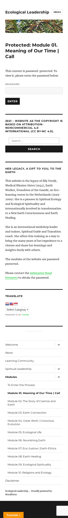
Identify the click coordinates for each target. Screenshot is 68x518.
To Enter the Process (21, 385)
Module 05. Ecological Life (24, 432)
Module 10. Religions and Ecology (29, 472)
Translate (25, 315)
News (9, 352)
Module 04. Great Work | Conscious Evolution (31, 422)
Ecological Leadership (27, 12)
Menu (57, 12)
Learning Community (19, 360)
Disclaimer (12, 480)
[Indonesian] (16, 304)
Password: (12, 84)
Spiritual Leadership (18, 368)
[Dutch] (7, 304)
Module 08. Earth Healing (24, 456)
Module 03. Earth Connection (27, 412)
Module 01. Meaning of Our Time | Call (34, 393)
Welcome (11, 344)
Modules (11, 377)
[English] (12, 304)
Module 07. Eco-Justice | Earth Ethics (32, 448)
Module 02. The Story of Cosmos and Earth (32, 403)
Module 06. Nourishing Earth (27, 440)
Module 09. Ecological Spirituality (29, 464)
